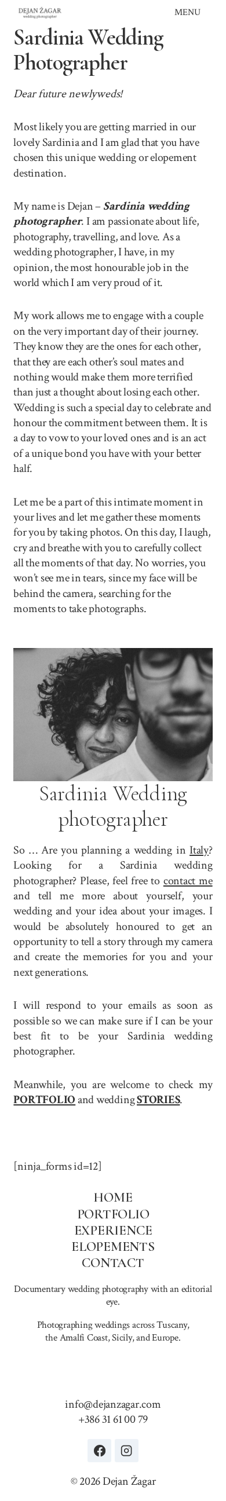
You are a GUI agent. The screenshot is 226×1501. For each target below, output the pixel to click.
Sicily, (123, 1337)
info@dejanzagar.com (113, 1404)
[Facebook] (99, 1451)
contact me (188, 880)
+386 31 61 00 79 (113, 1419)
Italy (199, 850)
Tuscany (171, 1325)
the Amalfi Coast (76, 1337)
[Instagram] (126, 1451)
